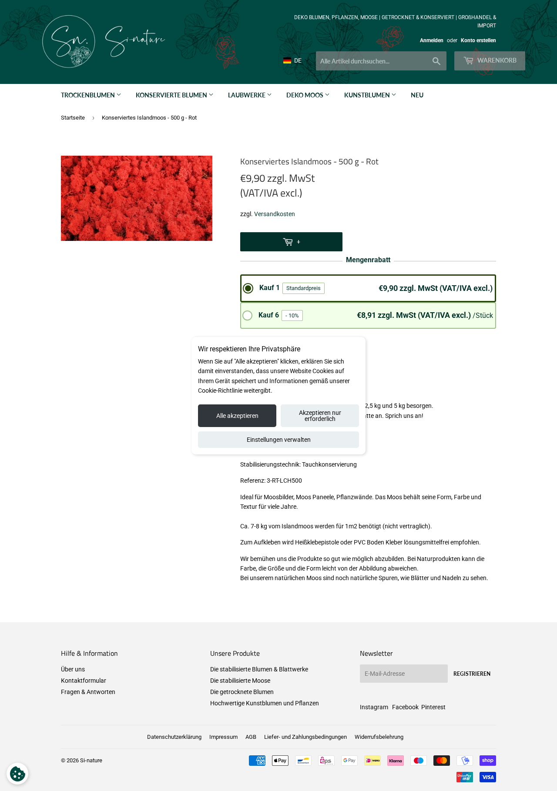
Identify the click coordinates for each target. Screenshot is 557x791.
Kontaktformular (83, 680)
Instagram (374, 707)
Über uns (73, 669)
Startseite (73, 117)
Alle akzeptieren (237, 415)
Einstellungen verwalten (279, 439)
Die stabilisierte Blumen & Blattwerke (259, 669)
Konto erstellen (478, 40)
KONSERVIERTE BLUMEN (172, 95)
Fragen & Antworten (88, 691)
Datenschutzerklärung (174, 737)
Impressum (223, 737)
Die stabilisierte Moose (240, 680)
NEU (417, 95)
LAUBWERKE (247, 95)
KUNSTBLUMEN (367, 95)
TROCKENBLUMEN (88, 95)
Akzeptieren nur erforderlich (320, 415)
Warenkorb (496, 60)
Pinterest (433, 707)
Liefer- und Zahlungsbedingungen (305, 737)
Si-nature (91, 760)
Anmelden (431, 40)
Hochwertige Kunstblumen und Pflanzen (264, 703)
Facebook (405, 707)
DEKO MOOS (305, 95)
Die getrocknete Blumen (242, 691)
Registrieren (471, 674)
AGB (250, 737)
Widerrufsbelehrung (379, 737)
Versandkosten (274, 213)
